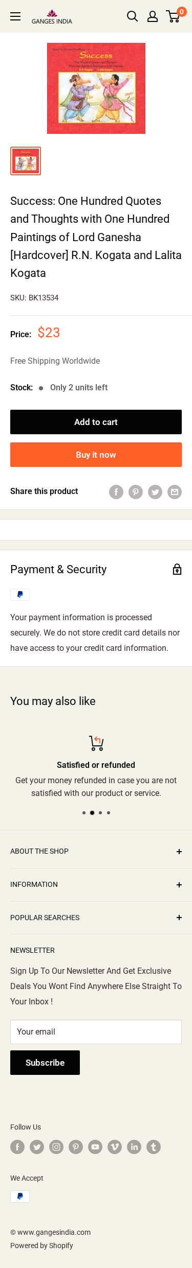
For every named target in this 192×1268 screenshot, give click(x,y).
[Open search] (132, 16)
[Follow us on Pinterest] (76, 1147)
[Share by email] (174, 491)
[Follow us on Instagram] (56, 1147)
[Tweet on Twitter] (155, 491)
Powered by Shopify (41, 1245)
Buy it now (96, 455)
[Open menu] (15, 16)
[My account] (152, 16)
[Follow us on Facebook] (17, 1147)
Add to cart (96, 422)
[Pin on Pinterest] (136, 491)
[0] (173, 16)
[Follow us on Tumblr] (153, 1147)
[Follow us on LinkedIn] (134, 1147)
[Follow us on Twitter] (37, 1147)
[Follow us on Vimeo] (115, 1147)
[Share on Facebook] (116, 491)
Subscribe (45, 1063)
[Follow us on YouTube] (95, 1147)
